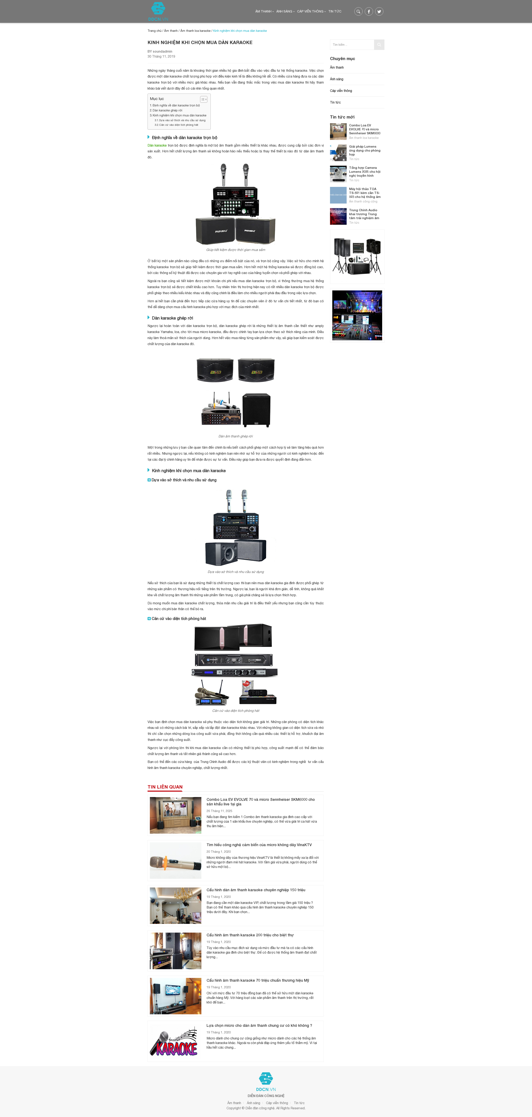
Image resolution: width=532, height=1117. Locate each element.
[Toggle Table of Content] (201, 99)
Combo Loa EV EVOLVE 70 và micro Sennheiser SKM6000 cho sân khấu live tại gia (364, 133)
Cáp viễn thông (310, 11)
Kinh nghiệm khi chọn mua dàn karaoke (179, 115)
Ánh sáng (284, 11)
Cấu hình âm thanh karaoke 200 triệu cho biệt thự (250, 935)
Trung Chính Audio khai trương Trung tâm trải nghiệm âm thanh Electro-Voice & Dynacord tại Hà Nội (365, 218)
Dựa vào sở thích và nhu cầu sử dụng (182, 120)
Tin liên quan (165, 787)
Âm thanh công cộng (363, 201)
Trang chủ (154, 30)
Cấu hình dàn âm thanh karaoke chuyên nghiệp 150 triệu (256, 889)
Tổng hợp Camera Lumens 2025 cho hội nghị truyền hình (365, 171)
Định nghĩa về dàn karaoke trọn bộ (176, 105)
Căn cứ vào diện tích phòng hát (178, 124)
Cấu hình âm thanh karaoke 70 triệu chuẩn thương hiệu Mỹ (258, 980)
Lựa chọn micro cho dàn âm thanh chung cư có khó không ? (259, 1025)
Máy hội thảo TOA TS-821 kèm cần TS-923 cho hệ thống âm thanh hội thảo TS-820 (365, 196)
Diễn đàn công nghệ (260, 1108)
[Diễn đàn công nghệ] (158, 11)
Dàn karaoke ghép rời (167, 110)
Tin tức (334, 11)
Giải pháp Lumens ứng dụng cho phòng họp (365, 150)
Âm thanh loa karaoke (195, 30)
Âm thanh (263, 11)
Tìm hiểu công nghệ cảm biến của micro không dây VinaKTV (259, 844)
